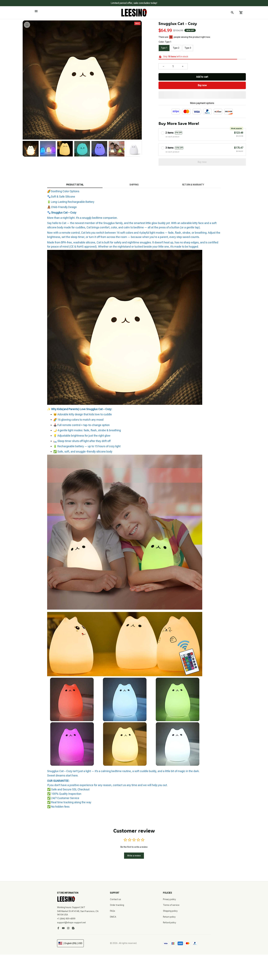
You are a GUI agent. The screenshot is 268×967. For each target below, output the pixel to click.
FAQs (112, 911)
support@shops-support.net (71, 922)
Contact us (115, 899)
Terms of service (171, 905)
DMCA (113, 917)
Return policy (169, 917)
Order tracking (117, 905)
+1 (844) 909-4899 (66, 918)
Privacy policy (169, 899)
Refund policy (169, 922)
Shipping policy (170, 911)
